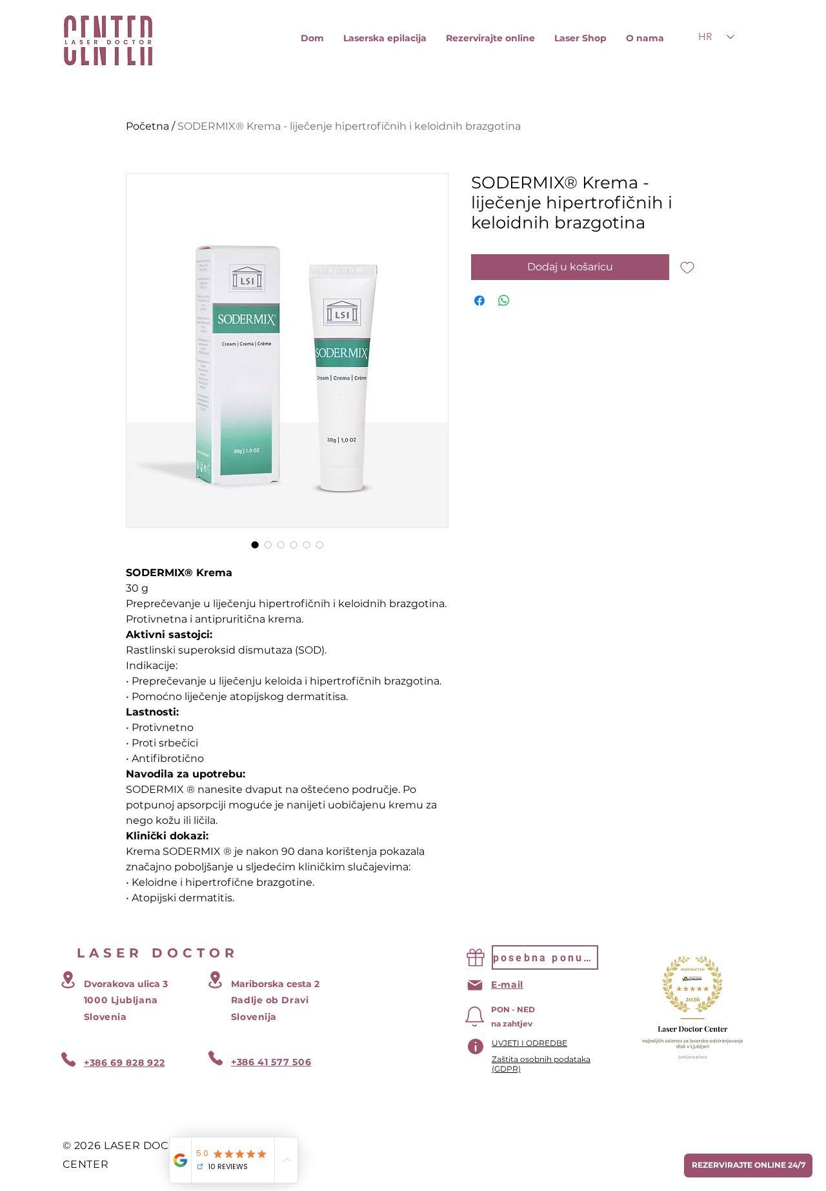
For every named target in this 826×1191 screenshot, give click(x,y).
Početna (147, 126)
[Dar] (475, 957)
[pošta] (475, 985)
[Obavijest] (475, 1016)
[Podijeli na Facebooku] (479, 300)
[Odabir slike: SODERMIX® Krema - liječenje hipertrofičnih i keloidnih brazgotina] (254, 544)
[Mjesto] (68, 980)
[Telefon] (68, 1059)
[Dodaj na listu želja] (687, 267)
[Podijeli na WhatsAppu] (504, 300)
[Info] (475, 1046)
